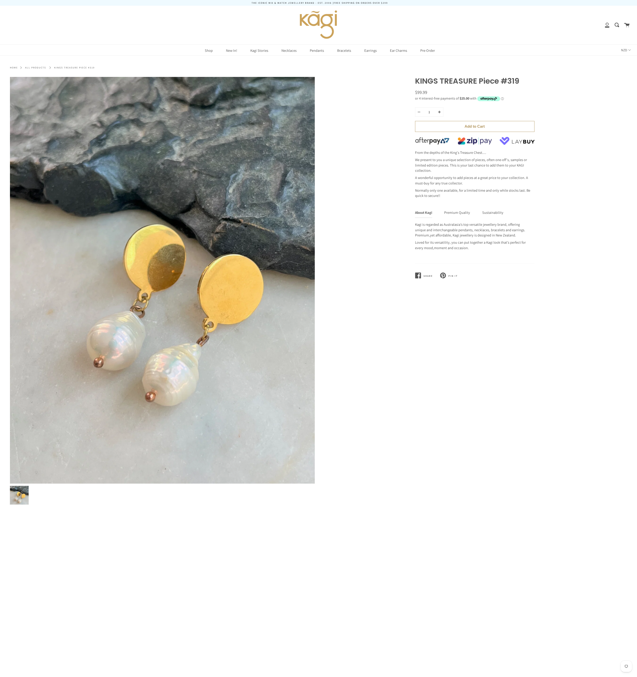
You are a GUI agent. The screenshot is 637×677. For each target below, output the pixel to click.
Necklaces (289, 50)
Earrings (370, 50)
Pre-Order (427, 50)
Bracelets (344, 50)
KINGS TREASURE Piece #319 (74, 67)
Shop (209, 50)
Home (14, 67)
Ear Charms (398, 50)
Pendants (317, 50)
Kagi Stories (259, 50)
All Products (35, 67)
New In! (231, 50)
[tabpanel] (162, 280)
